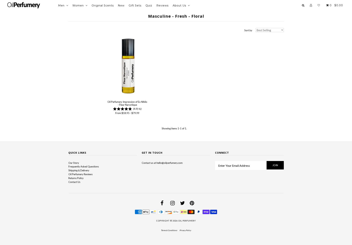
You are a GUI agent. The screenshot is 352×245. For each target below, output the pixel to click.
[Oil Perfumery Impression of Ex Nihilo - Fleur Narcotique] (127, 66)
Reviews (162, 5)
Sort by (248, 30)
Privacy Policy (185, 230)
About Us (179, 5)
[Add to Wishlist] (109, 37)
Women (78, 5)
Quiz (149, 5)
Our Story (73, 162)
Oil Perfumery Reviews (80, 174)
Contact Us (74, 181)
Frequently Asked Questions (83, 166)
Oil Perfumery (187, 220)
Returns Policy (76, 178)
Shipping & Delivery (78, 170)
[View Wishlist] (319, 5)
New (121, 5)
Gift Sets (135, 5)
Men (61, 5)
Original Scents (103, 5)
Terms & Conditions (169, 230)
